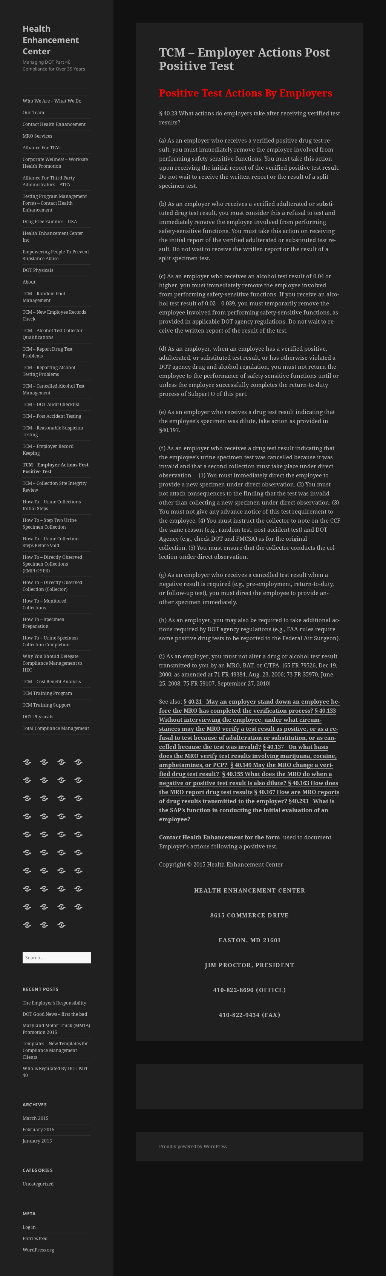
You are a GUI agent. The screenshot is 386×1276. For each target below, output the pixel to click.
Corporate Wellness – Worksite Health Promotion (55, 162)
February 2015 (39, 1129)
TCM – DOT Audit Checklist (51, 404)
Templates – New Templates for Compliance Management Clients (55, 1050)
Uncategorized (38, 1184)
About (29, 282)
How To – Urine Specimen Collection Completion (50, 641)
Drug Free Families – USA (50, 221)
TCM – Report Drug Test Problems (47, 352)
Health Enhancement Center (51, 40)
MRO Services (37, 136)
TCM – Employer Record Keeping (48, 449)
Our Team (33, 112)
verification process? (284, 710)
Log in (29, 1227)
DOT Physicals (38, 270)
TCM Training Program (47, 693)
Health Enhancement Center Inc (53, 236)
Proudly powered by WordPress (193, 1146)
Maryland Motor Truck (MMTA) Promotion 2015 (56, 1028)
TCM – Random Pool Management (44, 297)
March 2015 (36, 1118)
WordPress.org (38, 1250)
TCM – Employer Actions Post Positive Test (56, 468)
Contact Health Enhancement (54, 124)
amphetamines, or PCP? (194, 764)
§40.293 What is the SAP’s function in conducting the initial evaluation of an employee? (246, 810)
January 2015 (37, 1141)
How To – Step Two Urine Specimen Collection (50, 523)
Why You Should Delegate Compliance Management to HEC (52, 663)
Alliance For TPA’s (41, 147)
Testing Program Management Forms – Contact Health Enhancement (55, 203)
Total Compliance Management (56, 728)
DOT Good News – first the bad (55, 1014)
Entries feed (35, 1238)
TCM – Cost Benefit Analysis (52, 681)
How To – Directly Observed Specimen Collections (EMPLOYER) (52, 564)
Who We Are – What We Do (52, 101)
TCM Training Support (46, 705)
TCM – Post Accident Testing (52, 416)
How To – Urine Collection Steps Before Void (51, 542)
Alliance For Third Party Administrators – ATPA (49, 181)
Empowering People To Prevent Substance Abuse (56, 255)
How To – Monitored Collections (44, 604)
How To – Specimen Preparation (43, 622)
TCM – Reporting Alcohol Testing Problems (49, 370)
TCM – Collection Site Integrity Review (55, 486)
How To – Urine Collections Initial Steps (52, 505)
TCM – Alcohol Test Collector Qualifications (53, 333)
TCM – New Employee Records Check (54, 315)
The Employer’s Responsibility (54, 1003)
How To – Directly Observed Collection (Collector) (52, 585)
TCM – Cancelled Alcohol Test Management (53, 389)
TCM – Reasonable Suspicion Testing (53, 431)
